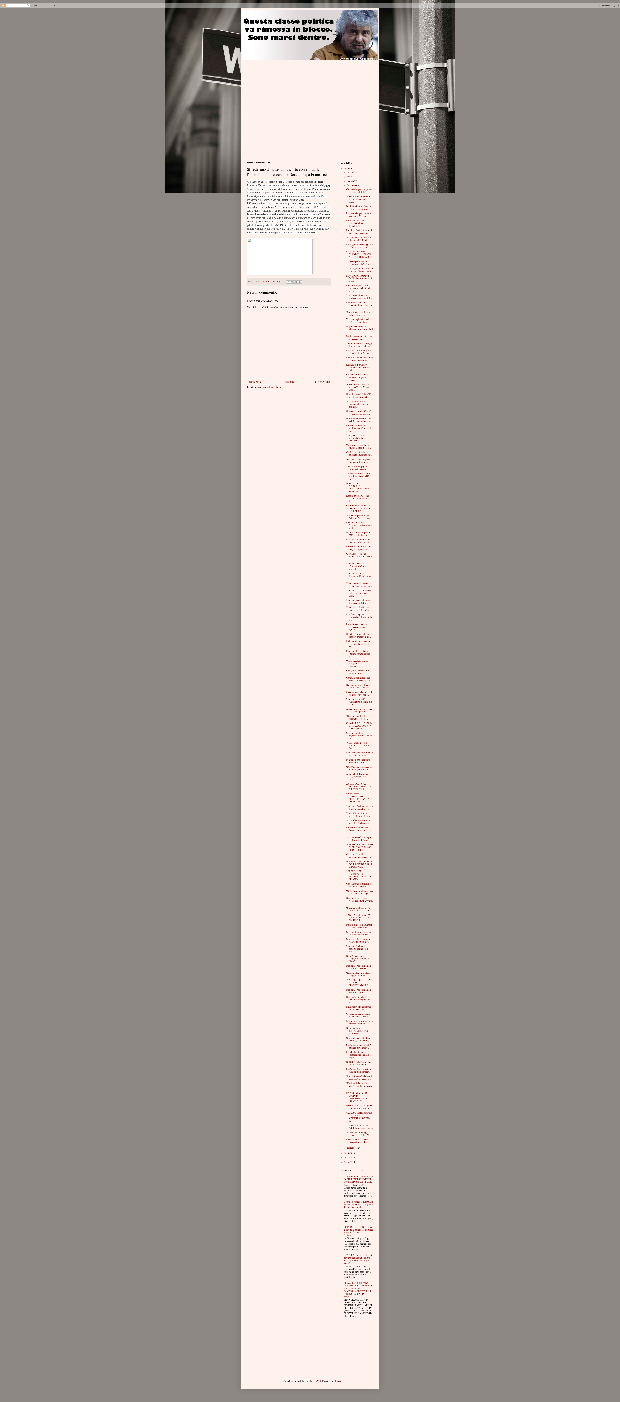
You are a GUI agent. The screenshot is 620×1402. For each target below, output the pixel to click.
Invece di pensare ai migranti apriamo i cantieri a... (359, 1022)
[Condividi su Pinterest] (300, 282)
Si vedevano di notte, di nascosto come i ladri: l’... (359, 296)
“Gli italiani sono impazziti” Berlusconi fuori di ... (359, 461)
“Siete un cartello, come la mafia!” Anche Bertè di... (359, 584)
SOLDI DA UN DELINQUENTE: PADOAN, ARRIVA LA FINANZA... (358, 875)
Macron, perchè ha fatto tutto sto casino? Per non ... (359, 693)
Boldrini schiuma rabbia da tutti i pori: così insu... (358, 207)
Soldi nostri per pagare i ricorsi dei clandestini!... (358, 468)
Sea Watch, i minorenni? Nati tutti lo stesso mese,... (359, 1127)
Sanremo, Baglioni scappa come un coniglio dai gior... (358, 948)
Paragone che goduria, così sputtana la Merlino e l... (358, 214)
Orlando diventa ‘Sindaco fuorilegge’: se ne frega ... (359, 1039)
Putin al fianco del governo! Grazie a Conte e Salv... (359, 926)
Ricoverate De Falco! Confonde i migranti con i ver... (359, 999)
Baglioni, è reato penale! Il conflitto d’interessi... (358, 967)
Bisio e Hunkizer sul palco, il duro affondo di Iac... (359, 754)
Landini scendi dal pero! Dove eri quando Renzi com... (358, 288)
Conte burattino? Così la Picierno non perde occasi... (357, 377)
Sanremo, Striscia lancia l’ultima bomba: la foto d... (358, 653)
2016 (346, 1162)
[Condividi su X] (294, 282)
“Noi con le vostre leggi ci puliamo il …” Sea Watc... (359, 1134)
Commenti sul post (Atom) (269, 387)
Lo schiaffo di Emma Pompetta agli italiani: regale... (357, 1054)
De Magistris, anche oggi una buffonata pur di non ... (359, 246)
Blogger (337, 1380)
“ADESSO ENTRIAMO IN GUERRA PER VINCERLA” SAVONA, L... (359, 1116)
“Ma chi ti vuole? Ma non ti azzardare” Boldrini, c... (359, 1077)
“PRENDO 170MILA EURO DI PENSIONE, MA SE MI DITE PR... (359, 847)
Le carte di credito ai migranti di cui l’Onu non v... (359, 305)
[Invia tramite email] (287, 282)
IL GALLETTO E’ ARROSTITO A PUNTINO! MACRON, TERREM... (358, 487)
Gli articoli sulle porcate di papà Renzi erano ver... (358, 933)
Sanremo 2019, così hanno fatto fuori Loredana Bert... (358, 593)
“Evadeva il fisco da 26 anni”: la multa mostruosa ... (359, 1086)
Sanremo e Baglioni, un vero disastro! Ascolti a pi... (359, 807)
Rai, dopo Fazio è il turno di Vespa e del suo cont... (359, 231)
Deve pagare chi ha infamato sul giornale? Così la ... (359, 1008)
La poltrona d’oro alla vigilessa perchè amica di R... (359, 428)
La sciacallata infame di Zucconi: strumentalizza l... (358, 830)
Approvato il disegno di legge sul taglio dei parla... (357, 776)
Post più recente (255, 381)
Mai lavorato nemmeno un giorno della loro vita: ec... (358, 644)
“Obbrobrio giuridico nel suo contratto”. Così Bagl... (359, 892)
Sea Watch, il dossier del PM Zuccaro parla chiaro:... (359, 1046)
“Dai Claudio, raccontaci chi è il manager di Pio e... (359, 768)
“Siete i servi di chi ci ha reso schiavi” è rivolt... (358, 608)
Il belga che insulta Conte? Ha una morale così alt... (358, 412)
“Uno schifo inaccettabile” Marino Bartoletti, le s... (358, 446)
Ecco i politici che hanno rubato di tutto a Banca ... (359, 1141)
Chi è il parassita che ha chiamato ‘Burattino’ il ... (359, 453)
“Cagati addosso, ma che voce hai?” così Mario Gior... (357, 387)
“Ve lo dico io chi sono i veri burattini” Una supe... (359, 359)
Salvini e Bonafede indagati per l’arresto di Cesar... (359, 839)
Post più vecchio (322, 381)
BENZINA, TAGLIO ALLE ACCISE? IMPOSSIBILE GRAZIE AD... (359, 864)
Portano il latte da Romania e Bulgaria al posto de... (359, 548)
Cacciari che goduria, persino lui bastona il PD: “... (359, 190)
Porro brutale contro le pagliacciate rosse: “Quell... (356, 627)
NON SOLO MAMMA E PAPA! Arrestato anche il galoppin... (359, 278)
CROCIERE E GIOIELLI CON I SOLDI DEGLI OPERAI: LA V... (358, 508)
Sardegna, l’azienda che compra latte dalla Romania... (357, 438)
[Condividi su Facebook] (297, 282)
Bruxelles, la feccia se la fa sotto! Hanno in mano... (358, 420)
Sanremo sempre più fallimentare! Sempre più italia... (359, 701)
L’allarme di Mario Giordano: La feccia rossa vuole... (359, 525)
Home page (289, 381)
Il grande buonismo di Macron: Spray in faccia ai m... (359, 329)
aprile (350, 176)
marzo (350, 180)
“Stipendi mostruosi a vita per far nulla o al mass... (358, 909)
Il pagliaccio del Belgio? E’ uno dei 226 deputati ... (359, 395)
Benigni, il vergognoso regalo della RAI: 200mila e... (359, 900)
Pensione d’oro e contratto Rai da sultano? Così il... (358, 761)
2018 (346, 1153)
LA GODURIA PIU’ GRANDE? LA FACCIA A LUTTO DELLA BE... (359, 254)
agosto (350, 172)
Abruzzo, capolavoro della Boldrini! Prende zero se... (359, 517)
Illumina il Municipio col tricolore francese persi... (359, 635)
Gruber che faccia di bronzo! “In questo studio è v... (359, 940)
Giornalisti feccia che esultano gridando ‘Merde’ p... (359, 556)
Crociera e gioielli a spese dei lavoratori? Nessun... (358, 1015)
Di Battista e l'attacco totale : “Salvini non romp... (359, 1063)
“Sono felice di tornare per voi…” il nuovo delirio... (359, 814)
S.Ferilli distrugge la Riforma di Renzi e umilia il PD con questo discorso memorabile (358, 1204)
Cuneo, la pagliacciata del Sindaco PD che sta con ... (359, 679)
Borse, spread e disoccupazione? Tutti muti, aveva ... (357, 1030)
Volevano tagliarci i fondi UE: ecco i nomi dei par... (359, 320)
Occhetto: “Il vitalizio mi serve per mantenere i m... (359, 855)
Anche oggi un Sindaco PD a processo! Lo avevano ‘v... (359, 270)
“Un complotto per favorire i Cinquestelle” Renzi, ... (359, 239)
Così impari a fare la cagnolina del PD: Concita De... (359, 735)
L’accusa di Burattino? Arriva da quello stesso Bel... (358, 367)
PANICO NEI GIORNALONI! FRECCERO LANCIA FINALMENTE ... (357, 797)
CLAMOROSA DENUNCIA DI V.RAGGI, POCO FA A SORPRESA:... (359, 725)
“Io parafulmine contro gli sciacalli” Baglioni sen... (358, 822)
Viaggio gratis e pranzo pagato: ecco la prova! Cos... (357, 745)
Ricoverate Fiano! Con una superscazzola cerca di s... (359, 541)
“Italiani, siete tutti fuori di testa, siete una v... (358, 313)
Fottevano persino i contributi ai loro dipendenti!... (355, 223)
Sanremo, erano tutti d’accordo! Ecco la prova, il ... (359, 576)
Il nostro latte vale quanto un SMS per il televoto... (359, 534)
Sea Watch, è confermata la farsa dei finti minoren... (358, 1070)
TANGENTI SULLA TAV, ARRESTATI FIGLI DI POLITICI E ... (358, 917)
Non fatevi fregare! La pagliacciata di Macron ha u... (359, 617)
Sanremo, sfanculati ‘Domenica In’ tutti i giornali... (357, 566)
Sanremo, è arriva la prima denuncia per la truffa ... (358, 601)
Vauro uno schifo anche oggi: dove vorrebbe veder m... (359, 345)
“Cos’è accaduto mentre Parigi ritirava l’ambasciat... (357, 663)
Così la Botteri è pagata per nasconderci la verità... (358, 885)
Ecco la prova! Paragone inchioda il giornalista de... (357, 498)
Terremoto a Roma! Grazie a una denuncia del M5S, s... (359, 476)
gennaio (351, 1147)
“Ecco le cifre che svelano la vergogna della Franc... (359, 974)
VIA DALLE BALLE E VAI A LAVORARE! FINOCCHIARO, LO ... (359, 982)
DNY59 (317, 1380)
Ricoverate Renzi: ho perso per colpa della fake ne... (358, 352)
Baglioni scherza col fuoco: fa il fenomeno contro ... (358, 686)
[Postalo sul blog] (291, 282)
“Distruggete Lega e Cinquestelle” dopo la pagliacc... (357, 404)
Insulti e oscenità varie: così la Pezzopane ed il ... (359, 337)
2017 (346, 1157)
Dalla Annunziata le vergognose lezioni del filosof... (357, 958)
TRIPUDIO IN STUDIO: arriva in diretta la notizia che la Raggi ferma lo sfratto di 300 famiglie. (358, 1230)
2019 (346, 168)
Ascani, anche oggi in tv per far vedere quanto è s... (359, 710)
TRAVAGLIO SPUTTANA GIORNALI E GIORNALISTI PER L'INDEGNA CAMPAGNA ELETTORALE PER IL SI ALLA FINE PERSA (358, 1289)
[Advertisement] (274, 83)
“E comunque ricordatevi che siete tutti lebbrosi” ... (359, 717)
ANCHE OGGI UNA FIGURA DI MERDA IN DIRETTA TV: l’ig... (359, 786)
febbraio (351, 185)
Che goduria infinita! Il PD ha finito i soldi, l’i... (358, 672)
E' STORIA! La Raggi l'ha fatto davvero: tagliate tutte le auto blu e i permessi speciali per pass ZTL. (358, 1259)
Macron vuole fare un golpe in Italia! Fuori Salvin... (359, 1107)
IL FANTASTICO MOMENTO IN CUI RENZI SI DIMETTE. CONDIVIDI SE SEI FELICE (358, 1179)
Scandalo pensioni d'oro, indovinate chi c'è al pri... (359, 263)
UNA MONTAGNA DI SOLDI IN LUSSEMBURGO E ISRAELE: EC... (357, 1097)
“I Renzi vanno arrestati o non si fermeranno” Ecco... (358, 199)
